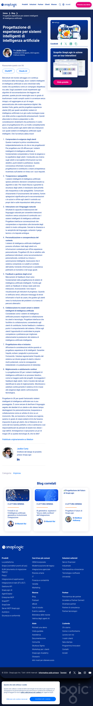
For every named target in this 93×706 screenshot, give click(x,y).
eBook (34, 604)
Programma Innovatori (71, 646)
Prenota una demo (83, 5)
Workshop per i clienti (40, 649)
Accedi (65, 653)
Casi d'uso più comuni (41, 558)
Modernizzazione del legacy (43, 566)
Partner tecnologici (69, 611)
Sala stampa (67, 642)
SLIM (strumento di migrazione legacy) (14, 570)
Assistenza (41, 635)
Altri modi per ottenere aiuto (43, 660)
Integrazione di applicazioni (13, 579)
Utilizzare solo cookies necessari (16, 699)
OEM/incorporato (39, 562)
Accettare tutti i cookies (42, 699)
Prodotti (5, 558)
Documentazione (43, 638)
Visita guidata (37, 631)
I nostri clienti (67, 638)
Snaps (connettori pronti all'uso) (14, 566)
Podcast (35, 600)
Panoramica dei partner (71, 597)
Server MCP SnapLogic (11, 608)
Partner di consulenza (71, 607)
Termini (63, 673)
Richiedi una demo (39, 627)
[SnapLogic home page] (13, 547)
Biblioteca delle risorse (41, 615)
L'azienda (66, 623)
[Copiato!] (76, 44)
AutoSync (5, 612)
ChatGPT (10, 71)
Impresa (17, 473)
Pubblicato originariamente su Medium (17, 439)
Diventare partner (69, 604)
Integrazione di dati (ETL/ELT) (13, 583)
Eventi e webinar (38, 611)
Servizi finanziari (68, 562)
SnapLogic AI (7, 590)
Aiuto (34, 623)
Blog (13, 13)
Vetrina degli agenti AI (41, 618)
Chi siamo (66, 627)
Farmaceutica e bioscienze (73, 569)
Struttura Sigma (38, 646)
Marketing (36, 588)
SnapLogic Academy (40, 653)
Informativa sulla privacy (49, 673)
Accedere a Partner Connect (73, 600)
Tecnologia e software (71, 573)
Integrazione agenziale (41, 569)
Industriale (66, 566)
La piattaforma (8, 562)
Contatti (65, 649)
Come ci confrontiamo (71, 631)
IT (33, 577)
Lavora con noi (68, 635)
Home (5, 13)
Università (66, 577)
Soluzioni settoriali (69, 558)
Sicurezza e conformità (11, 616)
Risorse (35, 593)
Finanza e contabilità (40, 580)
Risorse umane (38, 573)
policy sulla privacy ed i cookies (31, 692)
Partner (65, 593)
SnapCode (6, 605)
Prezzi (4, 575)
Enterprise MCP (8, 597)
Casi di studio (37, 607)
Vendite (35, 584)
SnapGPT (5, 601)
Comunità (40, 642)
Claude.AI (24, 71)
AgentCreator (7, 594)
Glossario (36, 657)
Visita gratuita (62, 82)
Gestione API (7, 586)
